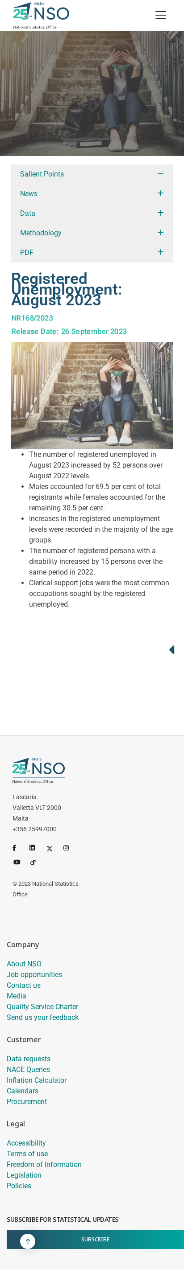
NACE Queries (28, 1069)
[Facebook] (19, 847)
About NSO (24, 964)
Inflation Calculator (37, 1080)
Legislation (24, 1175)
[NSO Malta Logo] (41, 15)
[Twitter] (53, 847)
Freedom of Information (44, 1164)
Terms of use (27, 1154)
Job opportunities (34, 974)
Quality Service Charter (42, 1006)
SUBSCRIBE (95, 1239)
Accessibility (26, 1143)
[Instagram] (70, 847)
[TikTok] (37, 861)
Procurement (27, 1101)
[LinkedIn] (36, 847)
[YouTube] (20, 861)
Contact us (24, 985)
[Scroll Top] (27, 1241)
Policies (19, 1186)
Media (16, 996)
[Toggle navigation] (161, 15)
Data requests (28, 1059)
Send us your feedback (43, 1017)
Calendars (22, 1091)
